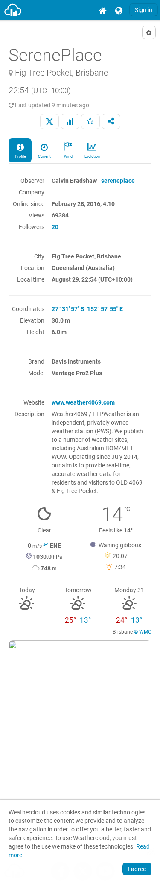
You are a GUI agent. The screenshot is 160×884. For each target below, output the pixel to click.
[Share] (111, 121)
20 (55, 226)
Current (44, 156)
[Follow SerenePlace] (90, 121)
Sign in (143, 9)
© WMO (142, 632)
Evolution (92, 156)
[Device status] (70, 121)
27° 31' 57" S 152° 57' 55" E (87, 308)
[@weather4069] (49, 121)
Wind (67, 156)
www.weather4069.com (83, 402)
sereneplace (118, 180)
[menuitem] (102, 10)
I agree (137, 869)
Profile (20, 156)
